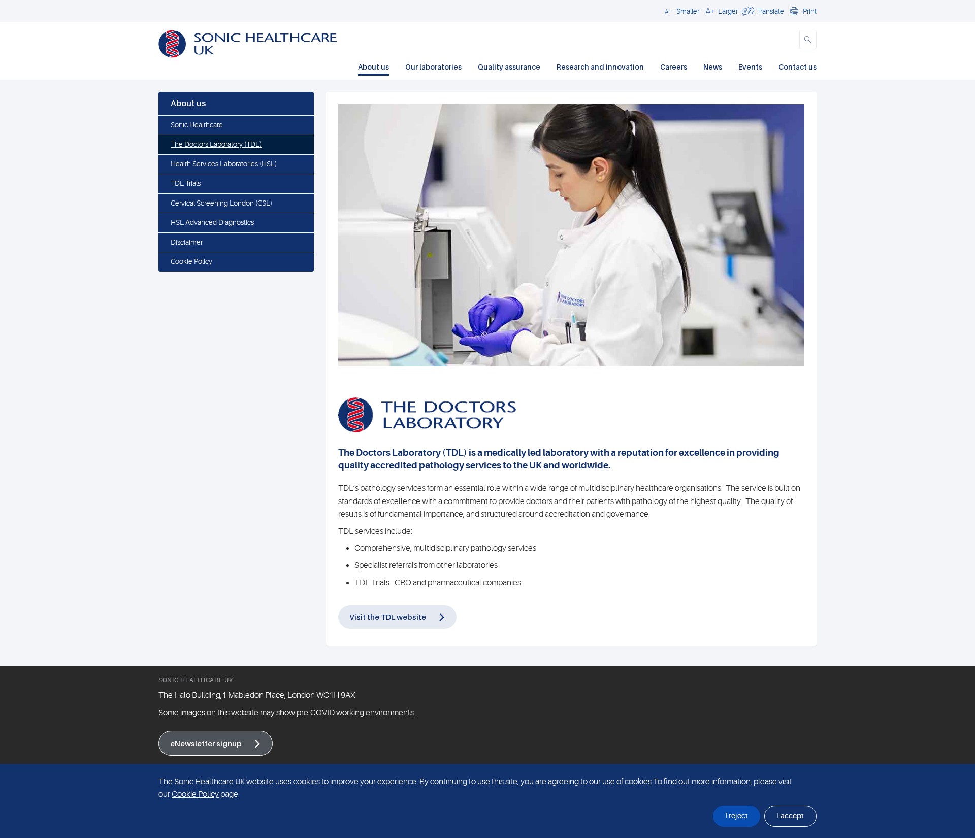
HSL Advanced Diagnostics (212, 222)
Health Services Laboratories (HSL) (224, 164)
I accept (790, 816)
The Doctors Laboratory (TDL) (216, 144)
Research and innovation (600, 66)
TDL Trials (186, 183)
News (712, 66)
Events (750, 66)
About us (373, 66)
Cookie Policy (191, 261)
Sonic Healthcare (197, 125)
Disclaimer (187, 242)
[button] (680, 10)
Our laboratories (433, 66)
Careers (673, 66)
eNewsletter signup (206, 743)
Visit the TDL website (387, 616)
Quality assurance (509, 66)
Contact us (797, 66)
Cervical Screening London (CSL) (221, 203)
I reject (736, 816)
